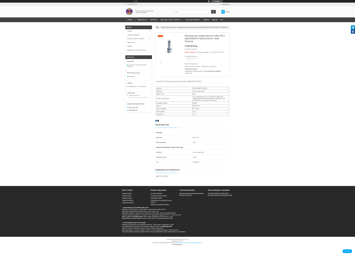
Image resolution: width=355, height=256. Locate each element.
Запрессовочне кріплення (169, 27)
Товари (129, 19)
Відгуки (214, 19)
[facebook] (156, 121)
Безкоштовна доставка (191, 63)
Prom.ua (186, 239)
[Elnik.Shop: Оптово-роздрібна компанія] (129, 15)
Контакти (153, 19)
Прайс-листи (142, 19)
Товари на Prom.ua (127, 200)
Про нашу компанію (193, 19)
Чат (349, 251)
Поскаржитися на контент (180, 242)
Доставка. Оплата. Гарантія (170, 19)
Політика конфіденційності (195, 242)
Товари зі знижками (133, 35)
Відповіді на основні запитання (136, 50)
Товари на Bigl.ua (127, 198)
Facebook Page (126, 195)
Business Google (127, 193)
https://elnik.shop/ (133, 107)
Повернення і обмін (156, 198)
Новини (206, 19)
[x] (158, 121)
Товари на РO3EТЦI (128, 202)
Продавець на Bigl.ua (177, 241)
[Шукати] (213, 12)
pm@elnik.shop (133, 110)
